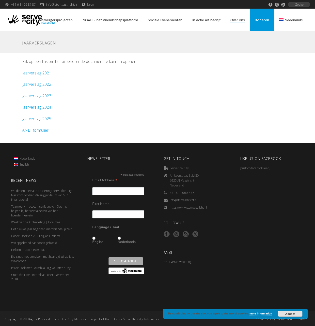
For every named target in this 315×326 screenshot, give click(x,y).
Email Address (104, 180)
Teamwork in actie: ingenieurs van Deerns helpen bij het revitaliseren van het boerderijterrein (39, 210)
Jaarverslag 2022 (36, 84)
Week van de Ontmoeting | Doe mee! (36, 222)
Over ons (237, 20)
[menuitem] (24, 159)
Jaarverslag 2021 (36, 73)
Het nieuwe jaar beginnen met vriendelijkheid (41, 229)
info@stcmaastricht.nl (62, 4)
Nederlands (127, 242)
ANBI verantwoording (177, 262)
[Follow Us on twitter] (195, 234)
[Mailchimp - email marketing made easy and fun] (126, 270)
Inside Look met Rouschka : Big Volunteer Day (41, 268)
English (98, 242)
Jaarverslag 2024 (36, 107)
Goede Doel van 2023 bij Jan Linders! (35, 236)
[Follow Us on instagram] (176, 234)
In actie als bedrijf (206, 20)
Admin (303, 319)
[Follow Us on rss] (186, 234)
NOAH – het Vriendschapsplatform (110, 20)
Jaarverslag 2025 (36, 118)
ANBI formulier (35, 130)
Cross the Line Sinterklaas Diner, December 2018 (40, 277)
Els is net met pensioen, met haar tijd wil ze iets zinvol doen (42, 259)
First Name (101, 204)
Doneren (262, 20)
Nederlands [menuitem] (27, 158)
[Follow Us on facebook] (167, 234)
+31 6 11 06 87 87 (23, 4)
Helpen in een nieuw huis (28, 250)
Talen (90, 4)
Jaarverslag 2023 (36, 96)
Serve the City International (274, 319)
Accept (290, 314)
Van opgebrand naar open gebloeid (34, 243)
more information (261, 313)
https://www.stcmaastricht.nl (188, 207)
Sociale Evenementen (165, 20)
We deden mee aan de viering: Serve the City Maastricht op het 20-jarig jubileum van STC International (41, 195)
